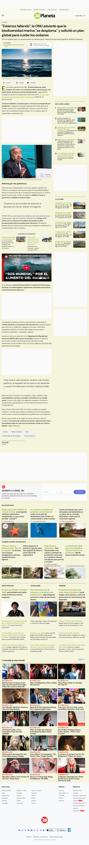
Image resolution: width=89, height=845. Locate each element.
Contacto (75, 793)
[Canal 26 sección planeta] (44, 18)
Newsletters (78, 811)
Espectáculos (8, 586)
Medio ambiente (16, 432)
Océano (5, 432)
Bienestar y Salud (21, 790)
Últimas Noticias (6, 790)
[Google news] (43, 830)
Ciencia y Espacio (36, 790)
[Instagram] (22, 830)
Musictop (61, 800)
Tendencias (20, 803)
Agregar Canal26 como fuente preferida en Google (41, 44)
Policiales (4, 800)
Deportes (19, 793)
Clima (3, 793)
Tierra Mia (61, 795)
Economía (34, 793)
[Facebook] (19, 830)
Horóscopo (5, 798)
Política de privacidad (79, 798)
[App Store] (50, 830)
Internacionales (21, 798)
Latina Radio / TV (63, 793)
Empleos (75, 808)
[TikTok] (34, 830)
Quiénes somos (77, 790)
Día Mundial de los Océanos (12, 436)
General (19, 795)
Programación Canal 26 (79, 803)
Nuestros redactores (79, 805)
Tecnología (35, 586)
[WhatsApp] (37, 830)
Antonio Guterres (29, 436)
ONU (26, 432)
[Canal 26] (44, 820)
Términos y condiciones (79, 795)
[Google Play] (61, 830)
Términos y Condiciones (40, 837)
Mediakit (77, 800)
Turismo (62, 586)
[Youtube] (28, 830)
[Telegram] (40, 830)
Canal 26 (7, 43)
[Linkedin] (31, 830)
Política (19, 800)
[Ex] (25, 830)
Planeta (4, 22)
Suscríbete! (79, 492)
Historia (33, 795)
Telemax (61, 798)
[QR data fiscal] (69, 831)
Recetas (33, 800)
